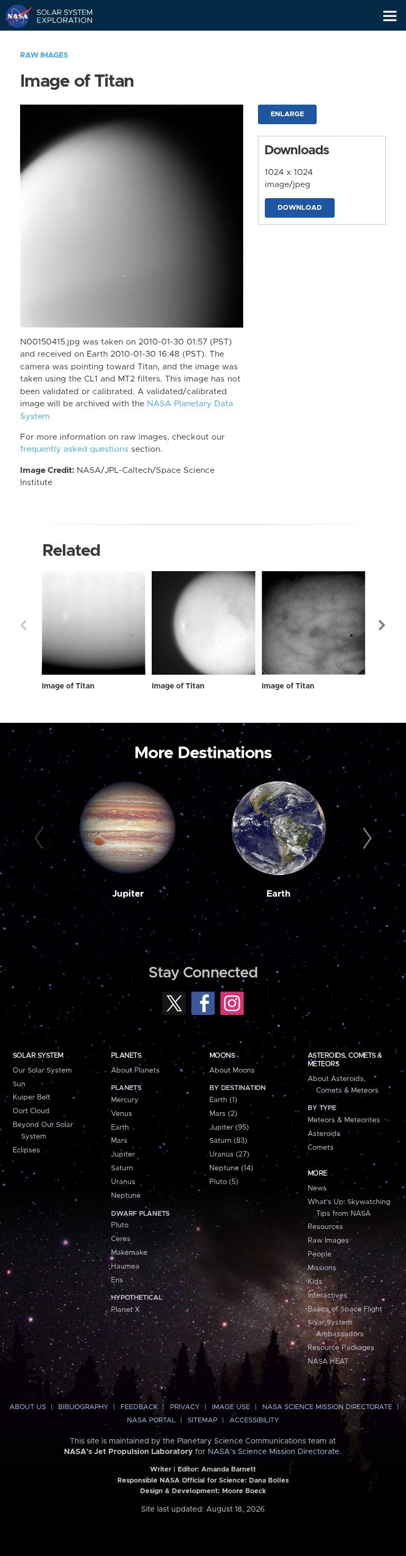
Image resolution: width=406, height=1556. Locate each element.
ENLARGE (287, 114)
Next (383, 625)
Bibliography (83, 1407)
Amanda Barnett (228, 1469)
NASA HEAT (328, 1361)
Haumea (125, 1266)
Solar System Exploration (58, 16)
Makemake (129, 1252)
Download (300, 207)
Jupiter (128, 894)
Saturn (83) (228, 1140)
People (319, 1254)
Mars (119, 1140)
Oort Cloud (31, 1111)
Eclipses (26, 1150)
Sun (19, 1084)
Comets (321, 1147)
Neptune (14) (231, 1168)
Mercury (125, 1100)
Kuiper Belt (31, 1097)
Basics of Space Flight (345, 1309)
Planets (126, 1055)
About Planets (135, 1070)
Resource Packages (341, 1348)
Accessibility (254, 1420)
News (317, 1188)
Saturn (122, 1168)
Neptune (126, 1195)
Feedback (139, 1407)
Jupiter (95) (229, 1127)
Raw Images (44, 55)
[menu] (390, 16)
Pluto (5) (223, 1182)
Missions (322, 1268)
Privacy (185, 1407)
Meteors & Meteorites (344, 1120)
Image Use (231, 1407)
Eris (117, 1280)
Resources (325, 1227)
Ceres (121, 1239)
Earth (278, 894)
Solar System (38, 1055)
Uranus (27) (229, 1154)
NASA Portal (151, 1420)
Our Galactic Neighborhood (58, 40)
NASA (14, 16)
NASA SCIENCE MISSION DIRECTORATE (327, 1407)
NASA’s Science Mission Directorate (273, 1452)
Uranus (123, 1182)
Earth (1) (223, 1100)
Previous (23, 625)
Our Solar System (42, 1070)
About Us (28, 1407)
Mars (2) (223, 1113)
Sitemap (202, 1420)
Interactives (327, 1295)
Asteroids (324, 1134)
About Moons (232, 1070)
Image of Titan (68, 686)
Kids (315, 1281)
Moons (222, 1055)
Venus (121, 1113)
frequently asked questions (74, 449)
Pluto (119, 1225)
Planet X (125, 1309)
